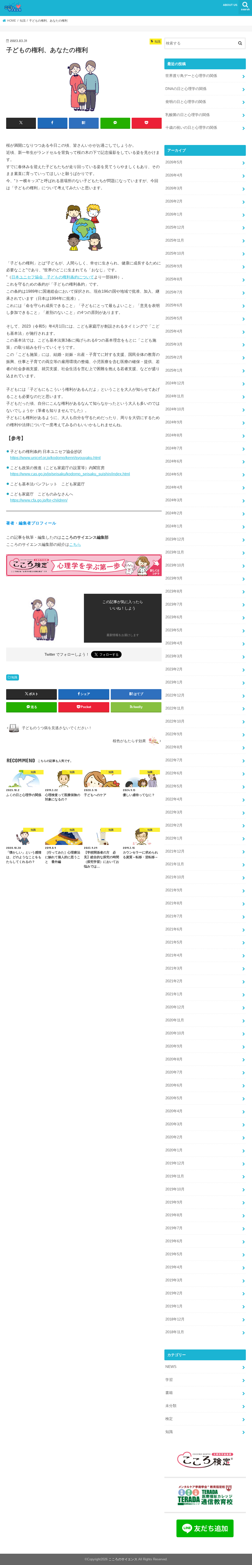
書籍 (169, 1393)
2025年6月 (174, 305)
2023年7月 (174, 604)
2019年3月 (174, 1280)
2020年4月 (174, 1111)
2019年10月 (175, 1189)
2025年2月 (174, 357)
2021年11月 (174, 864)
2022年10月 (175, 721)
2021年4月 (174, 955)
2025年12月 (175, 227)
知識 (14, 677)
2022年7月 (174, 760)
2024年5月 (174, 474)
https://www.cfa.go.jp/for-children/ (38, 500)
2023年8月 (174, 591)
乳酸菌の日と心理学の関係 (187, 115)
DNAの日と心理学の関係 (185, 89)
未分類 (170, 1406)
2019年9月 (174, 1202)
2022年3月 (174, 812)
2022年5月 (174, 786)
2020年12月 (175, 1007)
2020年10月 (175, 1033)
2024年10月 (175, 409)
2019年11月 (174, 1176)
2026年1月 (174, 214)
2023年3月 (174, 656)
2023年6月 (174, 617)
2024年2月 (174, 513)
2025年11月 (174, 240)
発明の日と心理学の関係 (185, 102)
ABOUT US (230, 4)
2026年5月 (174, 162)
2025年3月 (174, 344)
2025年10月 (175, 253)
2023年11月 (174, 552)
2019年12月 (175, 1163)
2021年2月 (174, 981)
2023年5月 (174, 630)
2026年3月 (174, 188)
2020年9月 (174, 1046)
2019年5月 (174, 1254)
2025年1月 (174, 370)
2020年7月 (174, 1072)
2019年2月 (174, 1293)
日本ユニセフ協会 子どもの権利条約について (52, 277)
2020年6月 (174, 1085)
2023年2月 (174, 669)
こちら (75, 544)
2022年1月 (174, 838)
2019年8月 (174, 1215)
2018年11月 (174, 1332)
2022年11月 (174, 708)
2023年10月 (175, 565)
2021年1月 (174, 994)
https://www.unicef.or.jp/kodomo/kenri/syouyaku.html (55, 457)
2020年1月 (174, 1150)
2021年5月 (174, 942)
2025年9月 (174, 266)
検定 (169, 1419)
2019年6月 (174, 1241)
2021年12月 (175, 851)
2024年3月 (174, 500)
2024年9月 (174, 422)
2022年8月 (174, 747)
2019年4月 (174, 1267)
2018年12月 (175, 1319)
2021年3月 (174, 968)
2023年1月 (174, 682)
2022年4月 (174, 799)
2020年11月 (174, 1020)
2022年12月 (175, 695)
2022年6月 (174, 773)
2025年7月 (174, 292)
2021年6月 (174, 929)
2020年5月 (174, 1098)
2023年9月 (174, 578)
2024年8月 (174, 435)
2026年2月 (174, 201)
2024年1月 (174, 526)
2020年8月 (174, 1059)
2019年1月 (174, 1306)
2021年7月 (174, 916)
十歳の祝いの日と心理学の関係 (191, 128)
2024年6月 (174, 461)
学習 (169, 1380)
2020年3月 (174, 1124)
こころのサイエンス (123, 1559)
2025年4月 (174, 331)
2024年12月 (175, 383)
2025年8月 (174, 279)
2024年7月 (174, 448)
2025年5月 (174, 318)
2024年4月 (174, 487)
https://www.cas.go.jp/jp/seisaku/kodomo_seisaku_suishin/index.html (70, 474)
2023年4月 (174, 643)
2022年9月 (174, 734)
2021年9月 (174, 890)
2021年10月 (175, 877)
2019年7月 (174, 1228)
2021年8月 (174, 903)
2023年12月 (175, 539)
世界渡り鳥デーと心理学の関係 (191, 76)
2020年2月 (174, 1137)
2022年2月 (174, 825)
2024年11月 (174, 396)
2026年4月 (174, 175)
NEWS (170, 1367)
